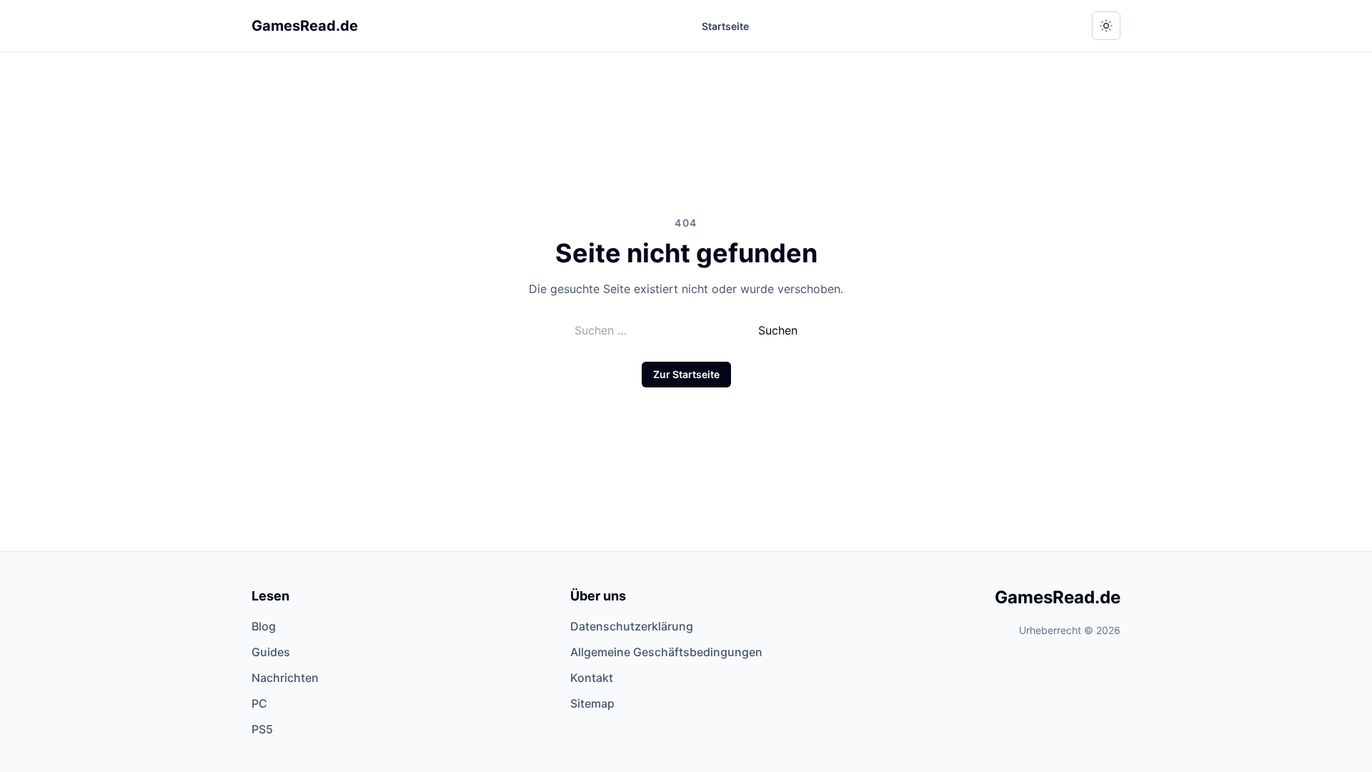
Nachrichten (285, 677)
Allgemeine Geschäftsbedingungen (666, 652)
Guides (271, 652)
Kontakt (591, 677)
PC (259, 703)
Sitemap (592, 703)
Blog (264, 626)
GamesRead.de (305, 25)
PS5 (262, 729)
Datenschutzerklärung (631, 626)
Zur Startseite (686, 374)
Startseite (725, 26)
